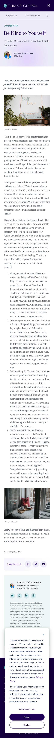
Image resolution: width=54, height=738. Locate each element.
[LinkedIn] (43, 564)
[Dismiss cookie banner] (43, 635)
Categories (10, 16)
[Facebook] (28, 564)
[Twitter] (35, 564)
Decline (27, 725)
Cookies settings (27, 709)
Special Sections (31, 16)
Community (11, 26)
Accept (27, 717)
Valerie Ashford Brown (23, 53)
